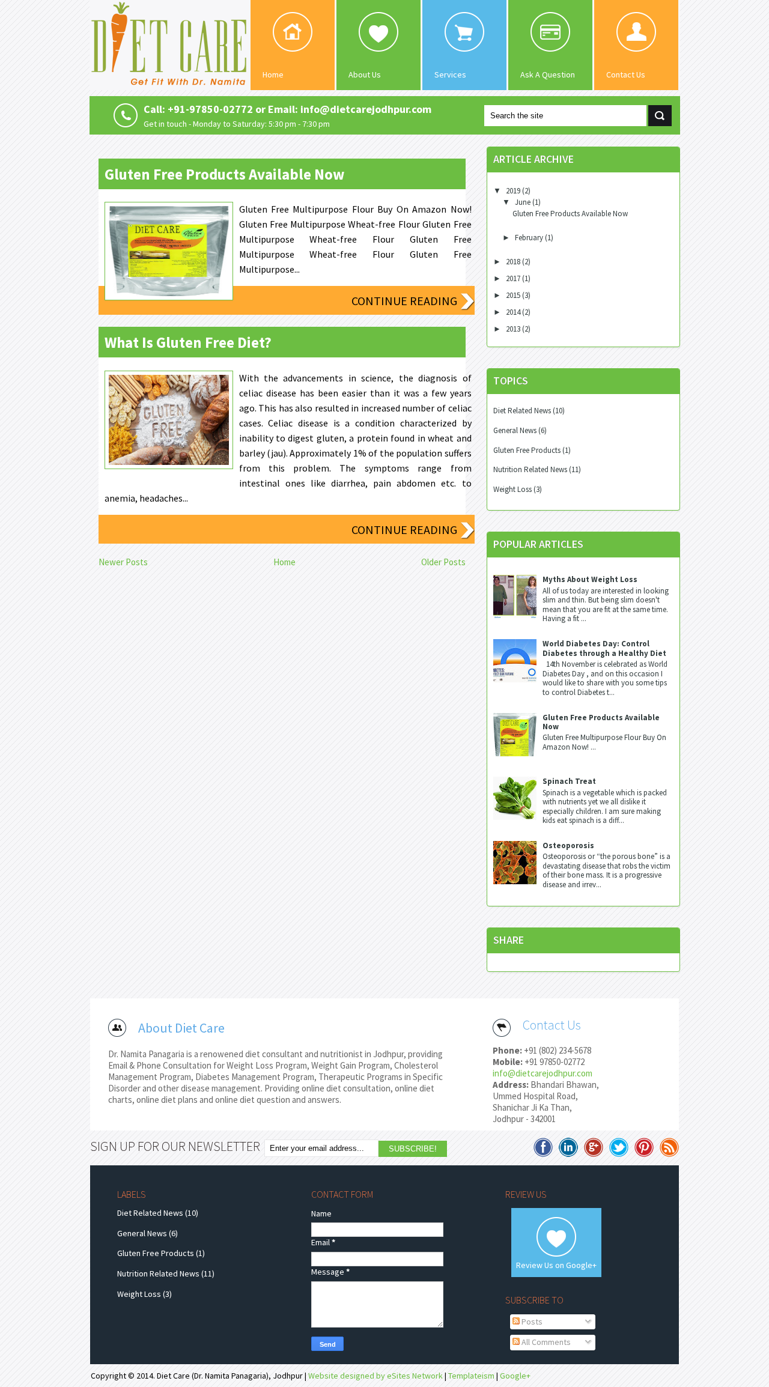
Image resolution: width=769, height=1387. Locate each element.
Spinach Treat (569, 781)
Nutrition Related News (530, 469)
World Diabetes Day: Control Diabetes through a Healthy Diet (604, 648)
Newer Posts (123, 562)
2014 (514, 312)
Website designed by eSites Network (375, 1375)
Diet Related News (522, 410)
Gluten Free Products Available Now (224, 174)
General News (514, 430)
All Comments (545, 1342)
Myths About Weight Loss (590, 579)
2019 (514, 191)
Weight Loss (512, 489)
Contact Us (625, 74)
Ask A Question (547, 74)
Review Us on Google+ (556, 1265)
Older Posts (443, 562)
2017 (514, 278)
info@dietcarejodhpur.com (542, 1073)
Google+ (515, 1375)
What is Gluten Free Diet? (188, 342)
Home (273, 74)
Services (450, 74)
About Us (364, 74)
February (530, 237)
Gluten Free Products (527, 450)
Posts (531, 1321)
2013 (514, 329)
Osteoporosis (568, 845)
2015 (514, 295)
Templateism (471, 1375)
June (523, 202)
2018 (514, 261)
